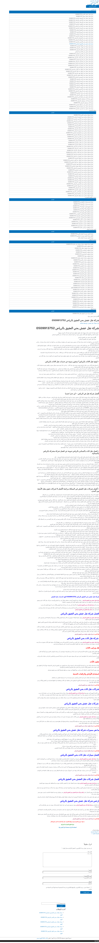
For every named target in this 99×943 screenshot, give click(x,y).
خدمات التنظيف (92, 239)
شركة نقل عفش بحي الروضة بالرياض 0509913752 (81, 36)
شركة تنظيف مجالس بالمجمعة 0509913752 (82, 295)
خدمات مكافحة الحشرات (90, 197)
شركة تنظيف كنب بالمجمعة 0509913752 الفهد (82, 287)
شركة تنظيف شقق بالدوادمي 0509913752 (83, 271)
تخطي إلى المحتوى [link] (94, 1)
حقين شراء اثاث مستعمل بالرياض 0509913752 (82, 99)
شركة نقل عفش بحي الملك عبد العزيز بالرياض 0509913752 (79, 69)
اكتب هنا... (89, 851)
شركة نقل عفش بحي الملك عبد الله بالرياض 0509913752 (79, 71)
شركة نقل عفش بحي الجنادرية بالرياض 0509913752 (80, 26)
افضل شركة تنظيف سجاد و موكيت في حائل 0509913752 (79, 244)
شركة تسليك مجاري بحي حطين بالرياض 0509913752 (80, 189)
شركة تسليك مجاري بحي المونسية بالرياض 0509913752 (80, 168)
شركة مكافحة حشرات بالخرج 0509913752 (83, 219)
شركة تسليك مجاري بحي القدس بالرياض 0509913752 (80, 148)
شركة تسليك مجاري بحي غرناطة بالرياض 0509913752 (80, 193)
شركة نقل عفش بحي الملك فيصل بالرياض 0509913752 (80, 75)
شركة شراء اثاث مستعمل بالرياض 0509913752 (82, 100)
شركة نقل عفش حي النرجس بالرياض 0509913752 (81, 108)
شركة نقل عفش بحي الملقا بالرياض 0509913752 (81, 67)
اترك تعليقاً (96, 323)
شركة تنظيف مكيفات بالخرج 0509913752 (83, 299)
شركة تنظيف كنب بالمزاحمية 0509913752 (83, 289)
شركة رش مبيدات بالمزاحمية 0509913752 (83, 206)
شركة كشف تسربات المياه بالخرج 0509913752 (82, 234)
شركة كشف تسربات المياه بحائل (85, 238)
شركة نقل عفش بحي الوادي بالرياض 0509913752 (81, 85)
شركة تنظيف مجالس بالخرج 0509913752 (83, 291)
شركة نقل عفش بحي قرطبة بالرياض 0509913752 (81, 106)
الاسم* (90, 870)
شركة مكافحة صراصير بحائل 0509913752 (83, 227)
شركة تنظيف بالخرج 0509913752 (85, 246)
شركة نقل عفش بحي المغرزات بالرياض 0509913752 (80, 65)
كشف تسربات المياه (91, 229)
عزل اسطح (93, 309)
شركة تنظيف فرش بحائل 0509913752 (84, 277)
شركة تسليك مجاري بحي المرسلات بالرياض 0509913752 (79, 152)
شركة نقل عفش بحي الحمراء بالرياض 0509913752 (81, 28)
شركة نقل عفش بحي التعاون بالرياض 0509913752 (81, 24)
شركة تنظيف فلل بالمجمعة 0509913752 (83, 281)
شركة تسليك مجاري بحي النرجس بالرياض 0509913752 (80, 172)
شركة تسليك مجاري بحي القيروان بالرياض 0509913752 (80, 150)
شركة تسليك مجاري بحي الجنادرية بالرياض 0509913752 (80, 121)
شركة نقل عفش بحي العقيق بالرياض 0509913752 (81, 44)
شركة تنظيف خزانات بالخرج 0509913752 (83, 260)
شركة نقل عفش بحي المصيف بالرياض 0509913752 (81, 61)
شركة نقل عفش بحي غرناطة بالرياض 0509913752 (81, 104)
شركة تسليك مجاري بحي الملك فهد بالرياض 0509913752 (79, 164)
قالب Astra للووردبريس (42, 938)
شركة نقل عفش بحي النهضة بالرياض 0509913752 (81, 83)
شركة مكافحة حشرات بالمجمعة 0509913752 (82, 223)
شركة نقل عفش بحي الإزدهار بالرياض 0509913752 (81, 22)
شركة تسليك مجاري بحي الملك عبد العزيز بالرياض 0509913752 (78, 160)
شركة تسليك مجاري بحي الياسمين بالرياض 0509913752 (80, 183)
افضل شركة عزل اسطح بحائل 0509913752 (83, 313)
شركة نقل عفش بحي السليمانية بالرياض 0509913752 (80, 38)
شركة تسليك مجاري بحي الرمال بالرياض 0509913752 (80, 128)
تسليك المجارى (92, 110)
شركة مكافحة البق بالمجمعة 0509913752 (83, 210)
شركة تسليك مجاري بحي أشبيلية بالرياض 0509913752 (80, 117)
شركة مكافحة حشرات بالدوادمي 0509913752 (82, 221)
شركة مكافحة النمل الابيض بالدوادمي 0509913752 (81, 213)
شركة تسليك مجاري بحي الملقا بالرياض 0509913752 (80, 158)
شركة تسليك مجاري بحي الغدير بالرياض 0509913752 (80, 142)
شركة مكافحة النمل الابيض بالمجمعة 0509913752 (81, 215)
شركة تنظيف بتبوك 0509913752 (85, 256)
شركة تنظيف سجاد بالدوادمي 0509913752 (83, 264)
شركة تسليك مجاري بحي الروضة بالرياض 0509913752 (80, 130)
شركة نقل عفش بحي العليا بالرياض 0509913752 (81, 45)
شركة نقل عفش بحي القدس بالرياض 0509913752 (81, 53)
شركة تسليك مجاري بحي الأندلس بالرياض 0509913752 (80, 119)
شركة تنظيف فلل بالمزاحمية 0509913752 (83, 283)
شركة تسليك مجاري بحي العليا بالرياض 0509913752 (80, 140)
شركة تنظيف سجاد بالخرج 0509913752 (83, 262)
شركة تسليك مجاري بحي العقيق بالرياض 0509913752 (80, 138)
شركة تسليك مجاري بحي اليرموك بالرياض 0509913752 (80, 185)
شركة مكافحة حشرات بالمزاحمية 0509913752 (82, 225)
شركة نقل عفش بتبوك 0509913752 (84, 16)
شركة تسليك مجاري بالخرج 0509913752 (83, 115)
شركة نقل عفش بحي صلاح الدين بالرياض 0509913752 (80, 97)
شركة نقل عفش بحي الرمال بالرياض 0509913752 (81, 34)
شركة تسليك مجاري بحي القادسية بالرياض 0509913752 (80, 146)
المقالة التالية (95, 833)
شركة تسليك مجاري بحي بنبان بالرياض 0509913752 (81, 187)
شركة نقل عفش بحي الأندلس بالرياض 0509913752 (81, 20)
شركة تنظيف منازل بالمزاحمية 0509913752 (82, 307)
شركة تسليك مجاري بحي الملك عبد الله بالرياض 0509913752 (78, 162)
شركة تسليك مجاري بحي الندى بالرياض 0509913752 (80, 170)
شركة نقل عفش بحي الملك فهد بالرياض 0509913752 (80, 73)
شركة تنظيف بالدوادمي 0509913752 (84, 250)
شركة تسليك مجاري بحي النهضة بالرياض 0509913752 (80, 178)
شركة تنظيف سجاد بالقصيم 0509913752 (83, 266)
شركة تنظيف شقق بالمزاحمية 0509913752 (82, 275)
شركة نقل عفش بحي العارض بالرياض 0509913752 (81, 42)
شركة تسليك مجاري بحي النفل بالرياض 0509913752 (80, 176)
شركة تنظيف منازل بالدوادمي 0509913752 (83, 303)
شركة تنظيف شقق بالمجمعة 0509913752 (83, 273)
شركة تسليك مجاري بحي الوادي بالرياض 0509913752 (80, 180)
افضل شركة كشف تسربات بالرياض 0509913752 (81, 236)
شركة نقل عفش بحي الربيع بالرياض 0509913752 (81, 32)
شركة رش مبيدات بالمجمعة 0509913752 (83, 204)
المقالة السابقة (95, 832)
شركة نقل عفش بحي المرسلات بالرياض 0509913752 (80, 57)
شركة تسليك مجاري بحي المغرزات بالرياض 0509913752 (80, 156)
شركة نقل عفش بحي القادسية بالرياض (84, 51)
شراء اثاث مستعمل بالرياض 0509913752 (83, 102)
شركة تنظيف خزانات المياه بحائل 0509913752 (82, 258)
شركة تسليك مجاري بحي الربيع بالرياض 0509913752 (80, 127)
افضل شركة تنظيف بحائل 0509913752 (84, 248)
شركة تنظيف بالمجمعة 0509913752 (84, 252)
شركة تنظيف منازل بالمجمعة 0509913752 (83, 305)
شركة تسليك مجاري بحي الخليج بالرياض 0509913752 (80, 125)
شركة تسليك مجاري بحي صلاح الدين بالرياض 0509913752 (79, 191)
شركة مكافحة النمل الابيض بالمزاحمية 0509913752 (81, 217)
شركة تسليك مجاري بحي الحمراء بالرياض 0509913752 (80, 123)
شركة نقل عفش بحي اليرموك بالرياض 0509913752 (81, 91)
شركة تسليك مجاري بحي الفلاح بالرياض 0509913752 (80, 144)
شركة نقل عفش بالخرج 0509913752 (84, 14)
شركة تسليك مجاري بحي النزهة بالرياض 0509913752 (80, 174)
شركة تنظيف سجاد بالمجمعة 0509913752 (83, 268)
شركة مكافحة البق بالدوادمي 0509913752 (83, 208)
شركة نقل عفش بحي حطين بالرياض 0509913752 (81, 95)
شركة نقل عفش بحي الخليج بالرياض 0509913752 (81, 30)
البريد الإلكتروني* (88, 876)
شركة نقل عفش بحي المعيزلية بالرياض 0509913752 (80, 63)
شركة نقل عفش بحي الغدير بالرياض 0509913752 (81, 47)
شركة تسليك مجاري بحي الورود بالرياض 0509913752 (80, 182)
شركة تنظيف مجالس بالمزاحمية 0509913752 (82, 297)
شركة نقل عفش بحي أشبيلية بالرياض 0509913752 (81, 18)
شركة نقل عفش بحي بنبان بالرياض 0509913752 (81, 93)
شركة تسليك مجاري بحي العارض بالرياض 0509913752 (80, 136)
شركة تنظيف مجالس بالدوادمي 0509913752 (82, 293)
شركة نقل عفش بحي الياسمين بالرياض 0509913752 (80, 89)
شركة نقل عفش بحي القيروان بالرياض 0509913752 (81, 55)
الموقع (90, 881)
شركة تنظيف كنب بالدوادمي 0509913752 (83, 285)
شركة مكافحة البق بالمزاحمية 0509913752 (83, 212)
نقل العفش (93, 9)
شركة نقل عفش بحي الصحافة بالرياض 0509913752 (81, 40)
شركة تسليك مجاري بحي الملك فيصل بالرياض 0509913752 (79, 166)
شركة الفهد (93, 4)
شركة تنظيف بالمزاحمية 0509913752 (84, 254)
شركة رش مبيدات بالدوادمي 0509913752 (83, 202)
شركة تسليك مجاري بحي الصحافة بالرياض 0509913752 (80, 134)
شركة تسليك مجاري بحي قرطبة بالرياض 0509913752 (80, 195)
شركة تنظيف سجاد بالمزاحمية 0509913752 (82, 269)
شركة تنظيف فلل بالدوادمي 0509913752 (83, 279)
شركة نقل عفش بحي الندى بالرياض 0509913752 (81, 79)
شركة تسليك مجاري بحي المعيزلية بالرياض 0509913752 (80, 154)
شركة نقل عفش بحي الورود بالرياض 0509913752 (81, 87)
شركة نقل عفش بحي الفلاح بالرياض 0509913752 (81, 49)
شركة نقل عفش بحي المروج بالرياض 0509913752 (81, 59)
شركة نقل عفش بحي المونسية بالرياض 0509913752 (80, 77)
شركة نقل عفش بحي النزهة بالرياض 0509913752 (81, 81)
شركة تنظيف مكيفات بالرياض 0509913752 (83, 301)
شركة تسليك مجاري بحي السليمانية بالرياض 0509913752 (79, 132)
